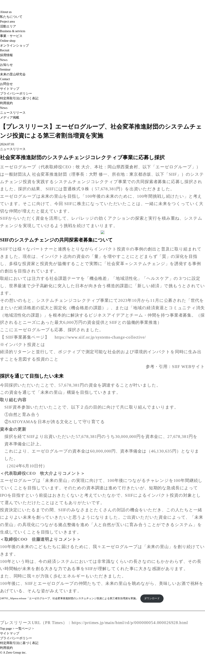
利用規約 (6, 103)
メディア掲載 (9, 117)
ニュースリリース (13, 112)
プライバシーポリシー (16, 93)
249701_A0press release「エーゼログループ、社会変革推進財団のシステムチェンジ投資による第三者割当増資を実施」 (69, 598)
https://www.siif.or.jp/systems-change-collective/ (100, 337)
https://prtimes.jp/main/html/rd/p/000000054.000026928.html (130, 622)
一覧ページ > (24, 628)
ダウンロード (152, 598)
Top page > (7, 628)
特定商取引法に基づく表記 (19, 98)
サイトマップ (9, 88)
